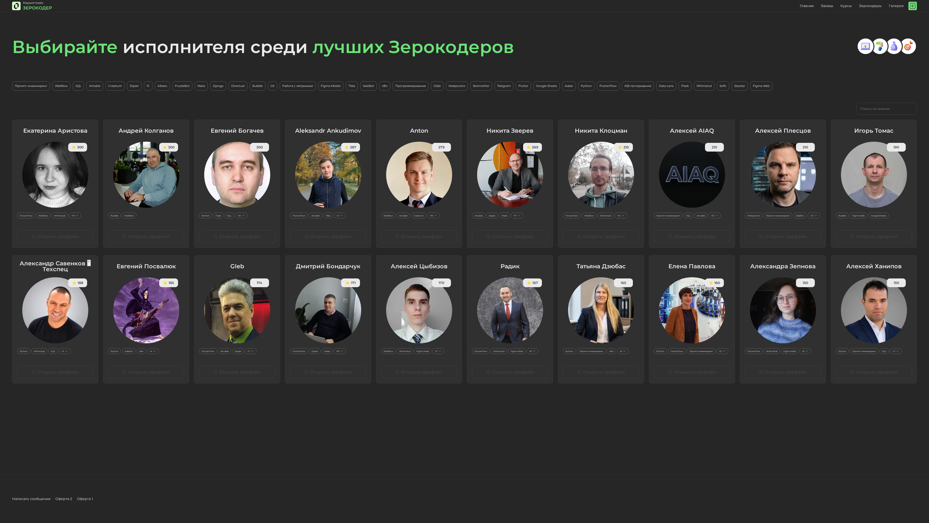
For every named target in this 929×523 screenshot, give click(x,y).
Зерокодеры (870, 6)
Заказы (827, 6)
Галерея (896, 6)
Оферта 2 (63, 499)
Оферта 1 (85, 499)
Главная (807, 6)
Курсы (846, 6)
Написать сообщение (31, 499)
